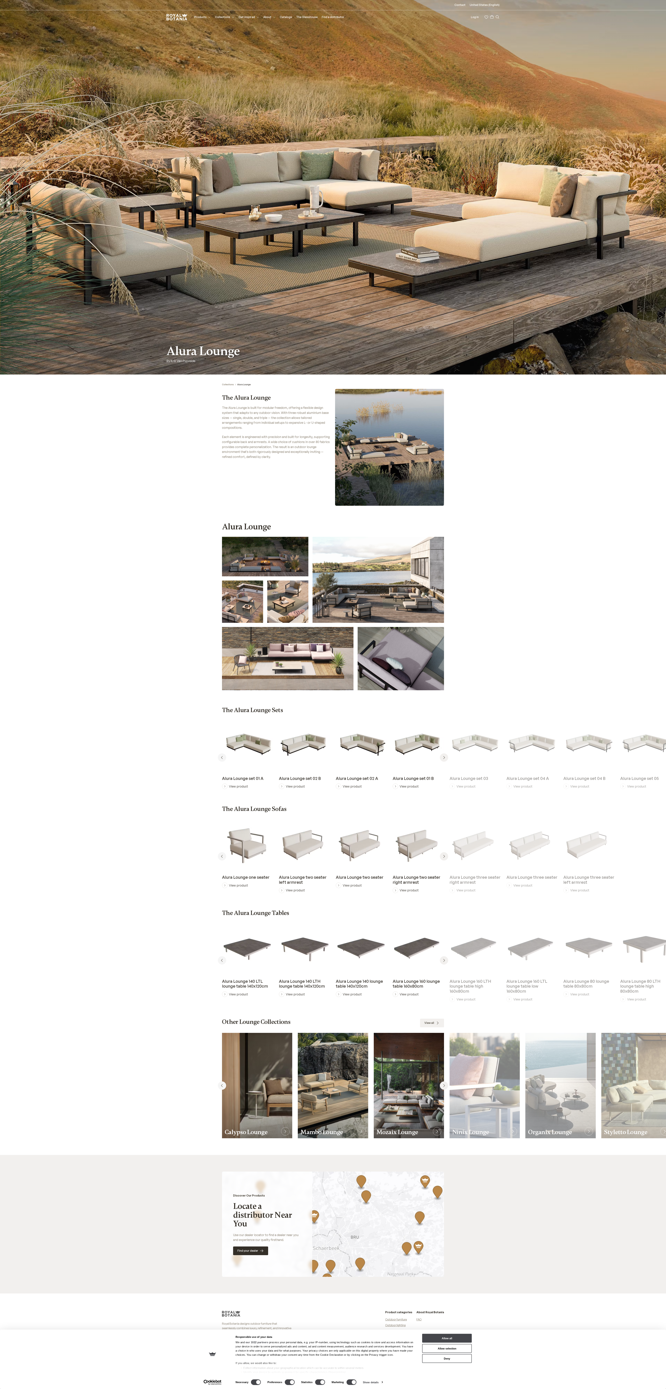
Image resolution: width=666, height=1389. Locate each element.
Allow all (447, 1338)
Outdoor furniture (396, 1319)
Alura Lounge (244, 384)
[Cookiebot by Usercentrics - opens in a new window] (212, 1382)
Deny (447, 1358)
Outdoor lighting (395, 1325)
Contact (460, 5)
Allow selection (447, 1348)
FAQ (419, 1319)
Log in (475, 17)
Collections (228, 384)
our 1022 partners (257, 1342)
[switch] (290, 1382)
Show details (371, 1382)
